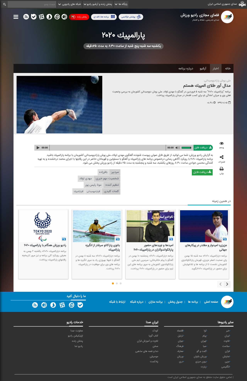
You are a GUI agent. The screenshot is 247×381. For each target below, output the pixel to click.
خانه (228, 68)
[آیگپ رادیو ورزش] (44, 305)
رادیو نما (79, 346)
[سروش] (49, 17)
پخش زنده (82, 17)
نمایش (226, 356)
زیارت (203, 367)
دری (181, 362)
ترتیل (180, 336)
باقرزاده (103, 172)
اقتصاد (180, 331)
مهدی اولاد (85, 178)
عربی (227, 362)
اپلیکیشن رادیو (75, 336)
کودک (155, 331)
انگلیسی (225, 367)
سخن (155, 346)
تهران (203, 341)
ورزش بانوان (200, 356)
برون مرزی (200, 362)
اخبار (216, 68)
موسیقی (154, 356)
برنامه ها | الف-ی (101, 17)
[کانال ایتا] (56, 17)
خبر (228, 331)
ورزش (180, 356)
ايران (227, 336)
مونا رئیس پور (93, 185)
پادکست (154, 362)
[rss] (26, 17)
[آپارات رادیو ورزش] (62, 305)
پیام (204, 336)
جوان (180, 341)
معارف (180, 351)
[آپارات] (41, 17)
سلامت (226, 346)
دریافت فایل (201, 147)
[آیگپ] (64, 17)
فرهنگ (179, 346)
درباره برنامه (185, 68)
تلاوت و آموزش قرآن (147, 341)
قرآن (227, 351)
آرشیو (203, 68)
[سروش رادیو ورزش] (53, 305)
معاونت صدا (77, 331)
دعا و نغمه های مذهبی (146, 351)
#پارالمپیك (78, 191)
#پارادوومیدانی (93, 191)
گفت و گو (201, 351)
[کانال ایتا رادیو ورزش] (71, 305)
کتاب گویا (153, 336)
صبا (204, 346)
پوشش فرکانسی (128, 17)
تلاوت (227, 341)
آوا (205, 331)
